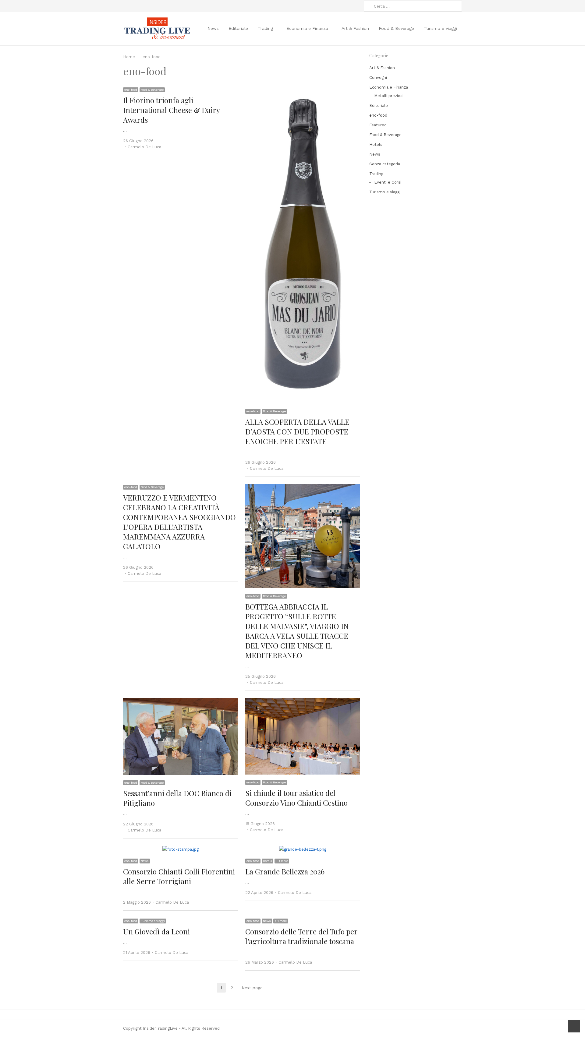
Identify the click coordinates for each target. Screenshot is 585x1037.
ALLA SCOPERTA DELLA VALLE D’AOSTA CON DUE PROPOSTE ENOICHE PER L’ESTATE (297, 431)
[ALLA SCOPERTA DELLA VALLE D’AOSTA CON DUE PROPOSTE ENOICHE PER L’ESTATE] (302, 90)
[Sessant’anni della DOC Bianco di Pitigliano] (180, 701)
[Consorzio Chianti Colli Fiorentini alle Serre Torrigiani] (180, 849)
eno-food (130, 89)
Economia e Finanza (307, 28)
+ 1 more (282, 861)
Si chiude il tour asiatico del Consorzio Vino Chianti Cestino (296, 797)
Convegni (378, 77)
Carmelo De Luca (144, 147)
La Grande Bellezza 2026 (284, 871)
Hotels (267, 861)
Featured (378, 125)
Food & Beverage (396, 28)
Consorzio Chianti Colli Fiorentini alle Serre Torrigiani (179, 876)
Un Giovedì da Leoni (156, 931)
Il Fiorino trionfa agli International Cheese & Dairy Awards (171, 110)
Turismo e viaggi (440, 28)
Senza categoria (384, 164)
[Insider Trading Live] (157, 28)
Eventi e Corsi (387, 182)
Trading (265, 28)
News (213, 28)
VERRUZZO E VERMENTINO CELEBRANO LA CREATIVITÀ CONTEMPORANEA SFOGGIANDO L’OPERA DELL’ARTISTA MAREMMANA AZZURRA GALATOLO (179, 522)
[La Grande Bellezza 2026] (302, 849)
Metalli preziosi (388, 95)
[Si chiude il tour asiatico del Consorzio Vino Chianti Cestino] (302, 701)
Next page (252, 987)
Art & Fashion (355, 28)
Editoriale (238, 28)
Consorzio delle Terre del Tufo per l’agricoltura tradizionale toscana (301, 936)
